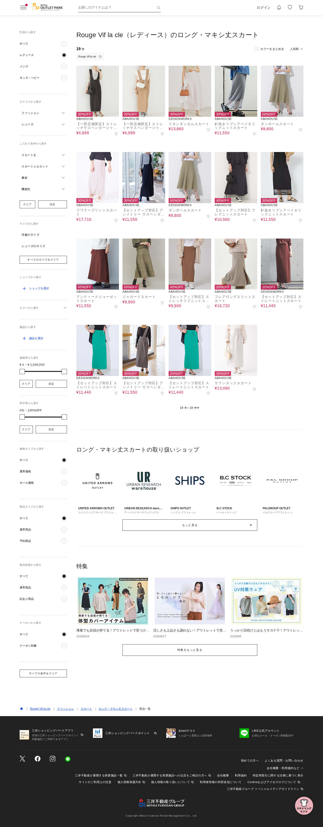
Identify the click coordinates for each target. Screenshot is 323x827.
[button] (43, 43)
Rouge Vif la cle (40, 708)
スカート (86, 708)
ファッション (65, 708)
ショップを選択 (39, 288)
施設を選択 (36, 338)
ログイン (264, 7)
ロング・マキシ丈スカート (116, 708)
